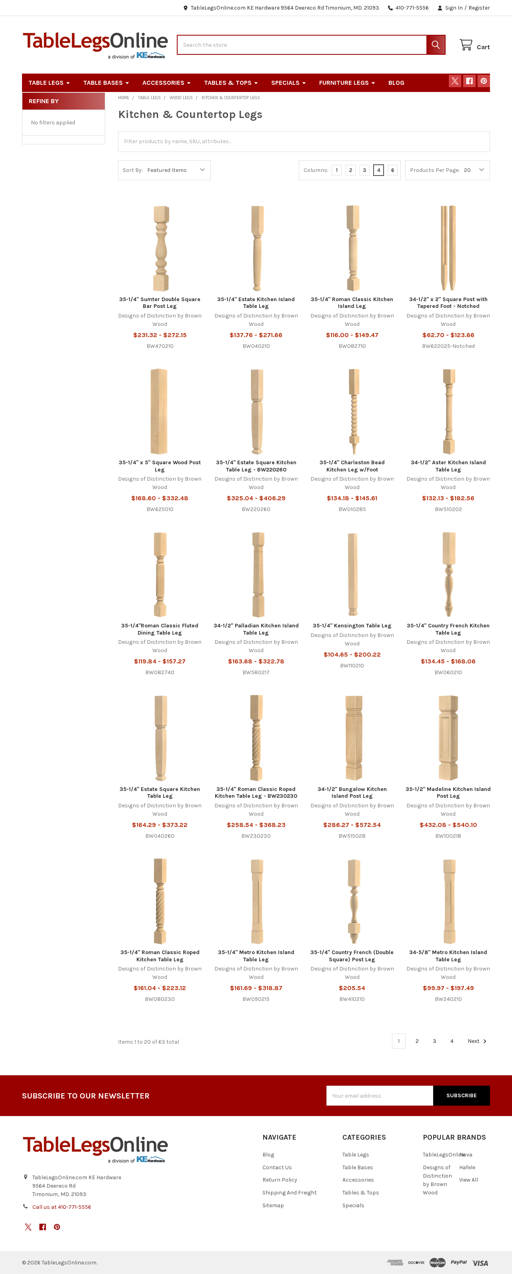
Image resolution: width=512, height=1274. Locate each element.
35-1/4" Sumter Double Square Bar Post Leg (159, 303)
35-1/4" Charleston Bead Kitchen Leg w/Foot (352, 466)
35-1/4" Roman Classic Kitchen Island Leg (352, 303)
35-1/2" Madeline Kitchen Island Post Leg (448, 793)
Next (474, 1041)
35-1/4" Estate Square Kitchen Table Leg (160, 793)
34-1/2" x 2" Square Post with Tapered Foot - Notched (448, 303)
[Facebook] (469, 81)
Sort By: (133, 170)
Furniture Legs (344, 82)
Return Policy (279, 1179)
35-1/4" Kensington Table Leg (352, 625)
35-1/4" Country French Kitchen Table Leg (448, 629)
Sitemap (273, 1205)
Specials (285, 82)
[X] (455, 81)
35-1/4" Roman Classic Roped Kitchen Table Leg (160, 956)
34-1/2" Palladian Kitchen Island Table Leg (256, 629)
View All (468, 1179)
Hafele (467, 1167)
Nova (465, 1154)
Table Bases (103, 82)
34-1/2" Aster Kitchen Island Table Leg (448, 466)
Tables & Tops (228, 82)
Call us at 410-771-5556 (61, 1207)
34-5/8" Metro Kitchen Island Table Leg (448, 956)
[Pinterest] (484, 81)
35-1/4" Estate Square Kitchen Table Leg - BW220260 (256, 466)
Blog (396, 82)
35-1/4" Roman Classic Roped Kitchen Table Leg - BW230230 (256, 793)
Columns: (316, 170)
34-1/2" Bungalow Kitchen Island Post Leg (352, 793)
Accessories (163, 82)
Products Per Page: (435, 170)
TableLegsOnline (444, 1154)
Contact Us (277, 1167)
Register (479, 7)
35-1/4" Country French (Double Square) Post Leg (352, 956)
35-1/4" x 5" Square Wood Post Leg (160, 466)
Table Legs (46, 82)
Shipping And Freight (289, 1192)
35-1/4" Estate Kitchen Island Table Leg (256, 303)
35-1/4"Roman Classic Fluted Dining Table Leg (159, 629)
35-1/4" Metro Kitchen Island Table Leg (256, 956)
